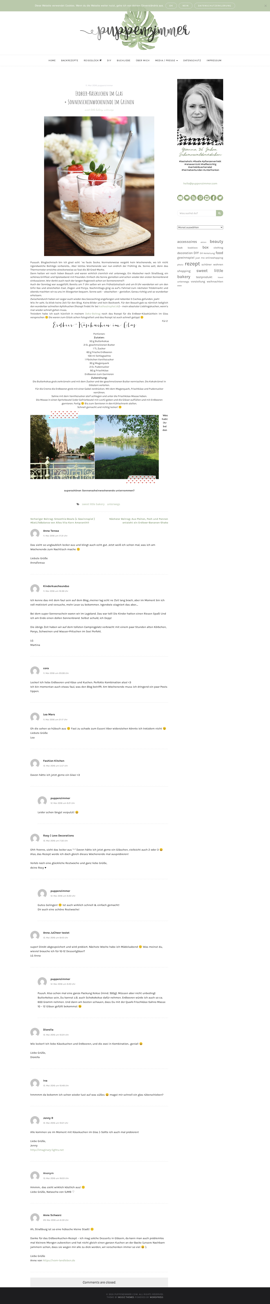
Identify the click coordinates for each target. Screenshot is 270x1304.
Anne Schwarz (52, 1215)
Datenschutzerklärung (214, 5)
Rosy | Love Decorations (58, 835)
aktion (203, 242)
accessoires (187, 241)
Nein (186, 5)
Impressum (214, 60)
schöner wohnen (212, 264)
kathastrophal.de (109, 306)
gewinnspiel (186, 257)
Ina (45, 1080)
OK (171, 5)
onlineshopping (214, 257)
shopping (183, 271)
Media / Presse (165, 60)
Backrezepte (69, 60)
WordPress (156, 1297)
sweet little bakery (94, 109)
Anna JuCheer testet (56, 932)
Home (52, 60)
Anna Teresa (51, 530)
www (179, 285)
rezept (192, 263)
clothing (218, 247)
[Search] (219, 213)
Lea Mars (49, 714)
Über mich (143, 60)
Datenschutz (192, 60)
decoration (185, 253)
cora (46, 668)
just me (199, 257)
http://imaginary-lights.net (47, 1150)
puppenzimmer (105, 85)
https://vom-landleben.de (59, 1260)
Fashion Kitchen (53, 760)
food (219, 253)
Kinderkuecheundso (56, 586)
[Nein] (265, 6)
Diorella (48, 1029)
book (180, 247)
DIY (109, 60)
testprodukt (204, 277)
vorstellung (198, 281)
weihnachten (215, 281)
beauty (216, 241)
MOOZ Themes (126, 1297)
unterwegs (109, 109)
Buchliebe (123, 60)
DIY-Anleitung (207, 253)
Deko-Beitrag (92, 313)
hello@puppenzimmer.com (200, 183)
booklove (193, 247)
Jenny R (48, 1118)
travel (220, 277)
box (205, 247)
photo (180, 264)
